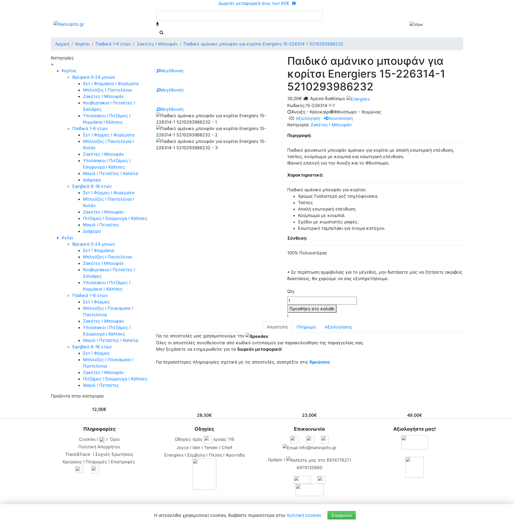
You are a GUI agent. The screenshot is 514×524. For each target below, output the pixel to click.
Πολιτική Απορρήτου (99, 446)
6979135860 (309, 467)
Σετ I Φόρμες (96, 301)
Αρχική (62, 44)
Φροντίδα (235, 455)
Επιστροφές (123, 461)
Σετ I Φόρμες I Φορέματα (108, 134)
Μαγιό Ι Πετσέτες (101, 224)
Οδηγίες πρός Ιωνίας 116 (204, 439)
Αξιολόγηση (308, 118)
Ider (196, 447)
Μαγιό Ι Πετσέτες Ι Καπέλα (110, 173)
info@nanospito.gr (318, 447)
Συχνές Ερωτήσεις (114, 454)
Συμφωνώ (341, 515)
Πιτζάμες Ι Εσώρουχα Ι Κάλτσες (115, 218)
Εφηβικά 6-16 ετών (92, 186)
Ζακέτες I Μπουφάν (103, 96)
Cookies (87, 439)
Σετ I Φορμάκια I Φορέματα (111, 83)
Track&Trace (79, 454)
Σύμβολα (196, 455)
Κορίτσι (69, 70)
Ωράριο (275, 459)
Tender (211, 447)
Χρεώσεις (319, 362)
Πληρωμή (306, 327)
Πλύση (215, 455)
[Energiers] (357, 98)
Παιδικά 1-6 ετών (90, 128)
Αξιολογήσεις (338, 327)
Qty (290, 291)
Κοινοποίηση (340, 118)
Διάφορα (92, 179)
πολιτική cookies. (304, 515)
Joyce (182, 447)
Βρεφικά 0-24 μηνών (93, 77)
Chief (227, 447)
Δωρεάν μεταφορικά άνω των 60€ (254, 3)
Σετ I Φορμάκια (98, 250)
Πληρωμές (96, 461)
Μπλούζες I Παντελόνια (107, 90)
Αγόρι (67, 237)
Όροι (115, 439)
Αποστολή (277, 327)
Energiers (173, 455)
